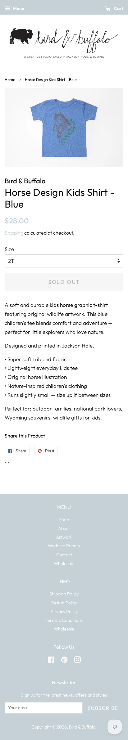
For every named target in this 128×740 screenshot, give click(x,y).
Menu (18, 8)
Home (10, 79)
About (64, 528)
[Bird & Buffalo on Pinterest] (64, 661)
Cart (118, 8)
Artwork (64, 537)
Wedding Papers (64, 546)
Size (9, 249)
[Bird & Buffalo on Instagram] (77, 661)
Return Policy (64, 603)
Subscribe (103, 708)
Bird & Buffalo (82, 727)
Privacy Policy (64, 611)
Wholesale (64, 563)
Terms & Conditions (64, 620)
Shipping (14, 233)
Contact (64, 555)
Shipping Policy (64, 594)
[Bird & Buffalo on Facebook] (51, 661)
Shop (64, 519)
